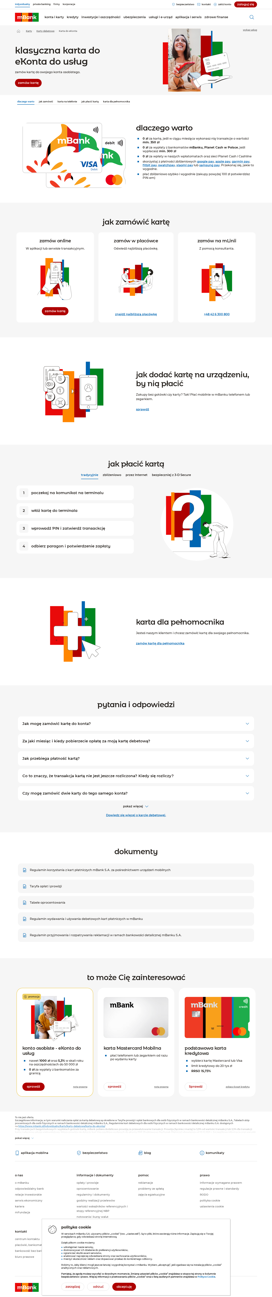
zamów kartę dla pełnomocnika (160, 643)
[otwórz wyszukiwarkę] (251, 17)
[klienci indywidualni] (27, 17)
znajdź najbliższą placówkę (136, 314)
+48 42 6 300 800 (217, 314)
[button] (54, 17)
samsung (209, 165)
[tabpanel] (136, 523)
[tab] (89, 475)
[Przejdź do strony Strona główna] (18, 31)
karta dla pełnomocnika (116, 101)
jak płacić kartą (90, 101)
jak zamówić (46, 101)
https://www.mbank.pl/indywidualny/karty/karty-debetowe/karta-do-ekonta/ (61, 1126)
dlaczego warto (25, 101)
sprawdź (142, 409)
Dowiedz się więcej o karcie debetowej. (136, 815)
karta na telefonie (67, 101)
